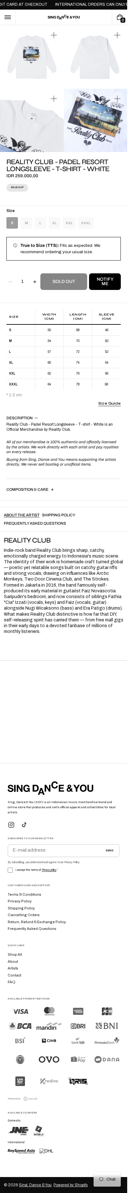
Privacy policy (49, 870)
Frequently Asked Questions (32, 929)
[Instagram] (11, 824)
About (13, 961)
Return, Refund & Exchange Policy (37, 922)
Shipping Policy (21, 908)
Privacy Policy (20, 901)
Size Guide (109, 403)
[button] (7, 17)
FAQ (11, 982)
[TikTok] (24, 824)
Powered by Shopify (71, 1185)
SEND (109, 850)
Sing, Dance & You (35, 1185)
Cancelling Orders (24, 915)
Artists (13, 968)
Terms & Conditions (24, 894)
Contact (14, 975)
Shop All (15, 954)
